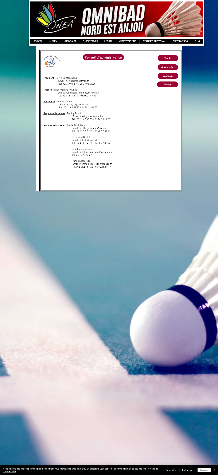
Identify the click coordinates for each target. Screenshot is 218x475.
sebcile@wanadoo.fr (91, 140)
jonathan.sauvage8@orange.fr (96, 152)
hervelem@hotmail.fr (77, 81)
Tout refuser (187, 469)
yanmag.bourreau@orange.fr (96, 164)
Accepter (204, 469)
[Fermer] (214, 470)
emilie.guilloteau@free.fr (93, 128)
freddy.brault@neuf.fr (91, 116)
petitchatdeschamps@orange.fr (82, 92)
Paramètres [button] (171, 469)
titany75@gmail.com (78, 104)
